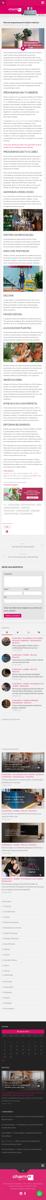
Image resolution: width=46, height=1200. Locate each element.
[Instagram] (21, 1193)
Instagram (14, 485)
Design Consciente (10, 933)
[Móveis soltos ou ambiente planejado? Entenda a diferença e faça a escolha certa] (6, 672)
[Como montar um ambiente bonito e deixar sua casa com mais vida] (6, 658)
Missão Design (35, 510)
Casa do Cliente (9, 912)
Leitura (6, 965)
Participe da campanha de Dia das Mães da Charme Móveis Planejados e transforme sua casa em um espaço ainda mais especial (28, 691)
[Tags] (39, 632)
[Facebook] (25, 1193)
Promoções (24, 686)
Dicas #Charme (8, 25)
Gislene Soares (9, 1125)
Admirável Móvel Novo (28, 504)
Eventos (7, 955)
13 (29, 1046)
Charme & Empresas (30, 700)
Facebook (6, 485)
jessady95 (7, 1133)
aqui (31, 147)
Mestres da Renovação (22, 510)
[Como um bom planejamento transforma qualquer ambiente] (6, 703)
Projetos (15, 643)
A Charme (7, 906)
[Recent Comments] (28, 632)
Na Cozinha (8, 982)
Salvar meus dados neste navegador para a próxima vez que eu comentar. (23, 609)
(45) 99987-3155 (35, 476)
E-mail (26, 589)
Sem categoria (9, 1008)
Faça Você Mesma (10, 960)
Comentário (8, 574)
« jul (3, 1060)
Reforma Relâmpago (26, 513)
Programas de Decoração (11, 513)
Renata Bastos (9, 1149)
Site (5, 597)
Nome (6, 589)
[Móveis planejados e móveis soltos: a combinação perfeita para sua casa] (6, 641)
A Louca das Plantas (13, 504)
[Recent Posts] (7, 632)
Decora (39, 504)
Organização (35, 640)
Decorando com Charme (33, 638)
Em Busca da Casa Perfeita (11, 507)
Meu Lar (33, 655)
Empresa (7, 949)
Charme (26, 655)
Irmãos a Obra (25, 507)
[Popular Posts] (17, 632)
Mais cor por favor (9, 510)
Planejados (17, 638)
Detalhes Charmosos (20, 640)
